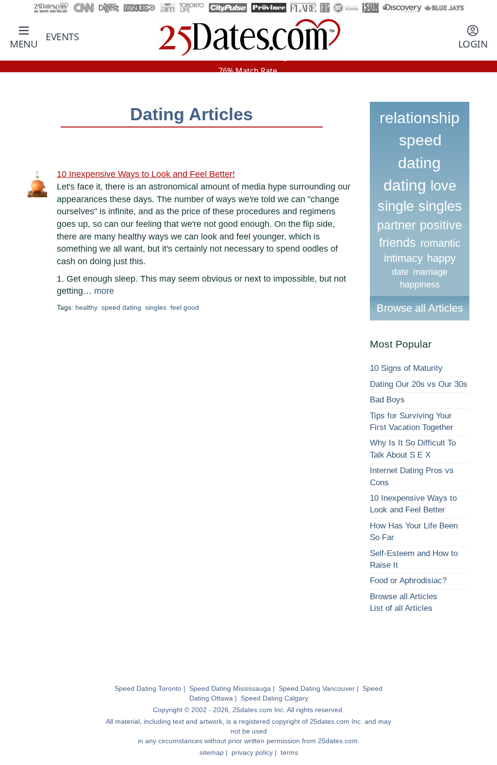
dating (404, 185)
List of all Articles (401, 608)
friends (397, 242)
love (443, 185)
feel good (184, 307)
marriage (430, 272)
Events (62, 36)
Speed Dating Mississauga (230, 688)
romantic (440, 243)
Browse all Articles (420, 308)
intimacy (403, 258)
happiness (420, 284)
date (400, 272)
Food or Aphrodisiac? (408, 580)
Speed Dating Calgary (274, 698)
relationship (420, 118)
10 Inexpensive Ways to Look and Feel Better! (146, 174)
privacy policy (252, 752)
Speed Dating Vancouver (317, 688)
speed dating (121, 307)
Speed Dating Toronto (148, 688)
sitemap (211, 752)
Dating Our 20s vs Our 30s (418, 384)
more (104, 291)
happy (441, 258)
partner (396, 225)
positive (441, 225)
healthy (86, 307)
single (396, 206)
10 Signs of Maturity (406, 368)
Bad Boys (387, 399)
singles (155, 307)
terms (289, 752)
